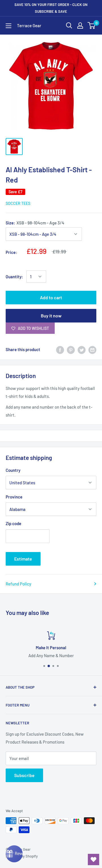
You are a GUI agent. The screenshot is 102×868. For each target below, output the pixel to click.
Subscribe (24, 775)
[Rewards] (14, 853)
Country (13, 470)
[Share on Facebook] (60, 349)
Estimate (23, 558)
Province (14, 496)
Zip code (13, 523)
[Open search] (69, 25)
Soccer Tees (18, 203)
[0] (91, 25)
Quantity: (14, 276)
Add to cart (51, 297)
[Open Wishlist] (93, 859)
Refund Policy (18, 583)
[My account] (80, 25)
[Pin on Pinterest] (71, 349)
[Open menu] (8, 26)
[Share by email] (92, 349)
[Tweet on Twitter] (82, 349)
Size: (35, 222)
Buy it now (51, 315)
